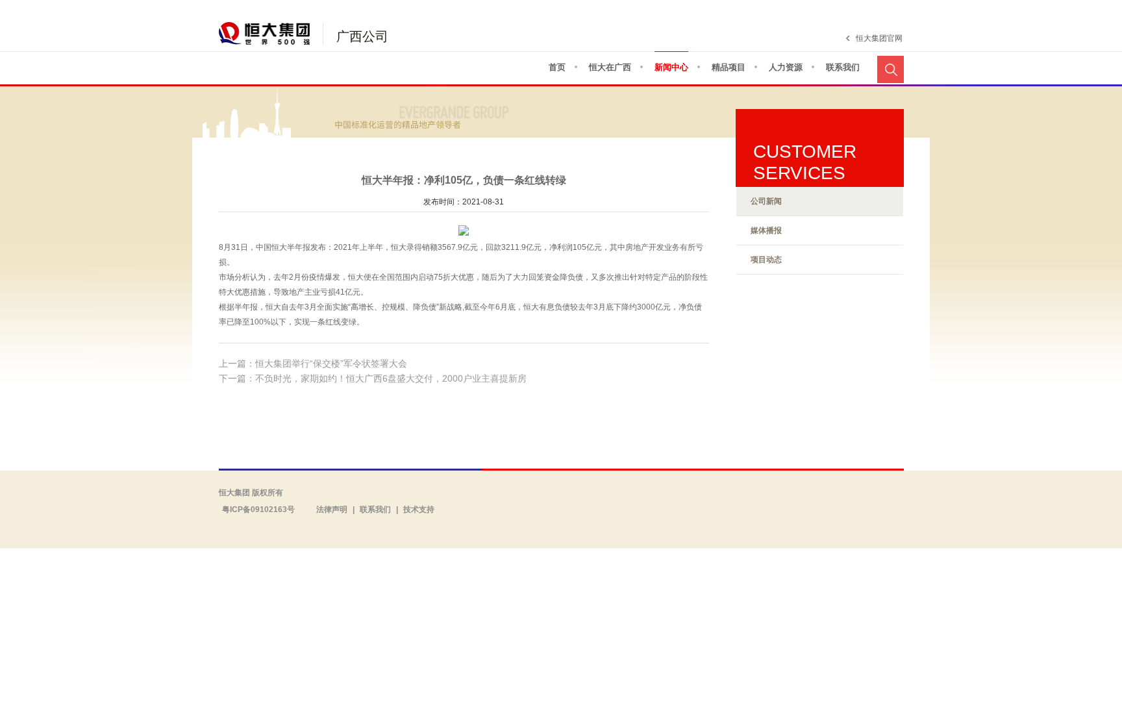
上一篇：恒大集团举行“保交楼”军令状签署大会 (313, 363)
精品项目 (728, 67)
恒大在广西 (610, 67)
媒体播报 (766, 230)
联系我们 (843, 67)
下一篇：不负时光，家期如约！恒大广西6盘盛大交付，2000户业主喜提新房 (373, 378)
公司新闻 (766, 201)
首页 (557, 67)
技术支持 (418, 509)
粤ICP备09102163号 (258, 509)
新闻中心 (671, 67)
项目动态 (766, 259)
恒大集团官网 (879, 38)
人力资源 (786, 67)
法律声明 (331, 509)
